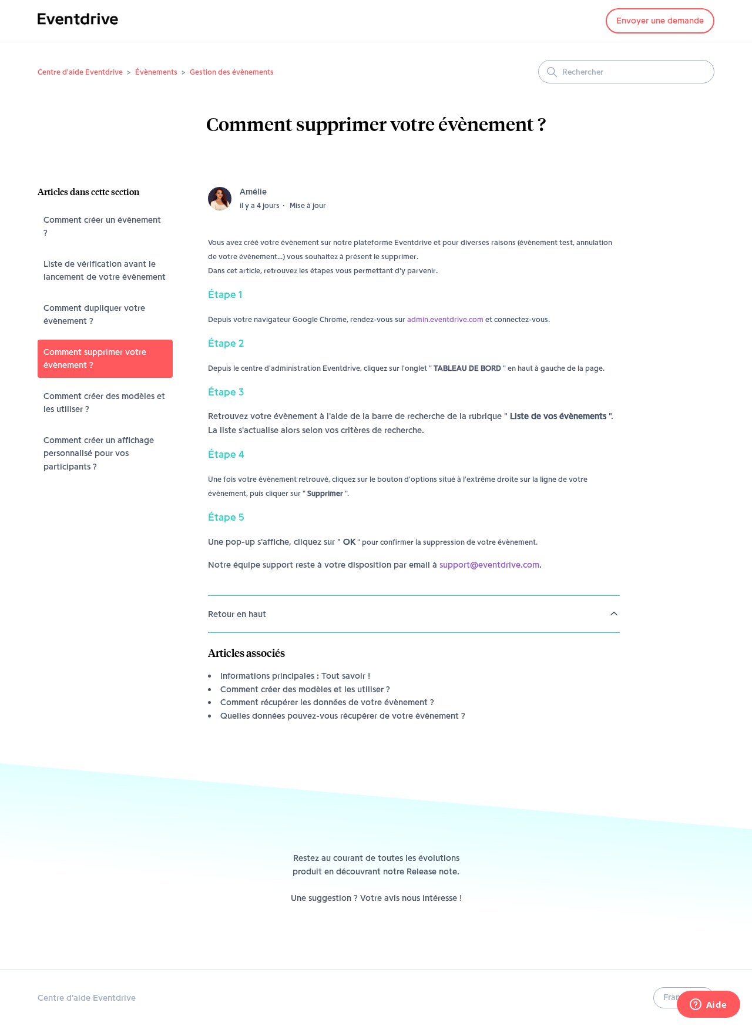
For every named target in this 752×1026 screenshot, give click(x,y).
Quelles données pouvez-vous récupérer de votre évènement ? (342, 715)
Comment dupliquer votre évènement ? (94, 315)
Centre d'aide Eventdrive (80, 71)
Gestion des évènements (232, 71)
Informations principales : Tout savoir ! (295, 675)
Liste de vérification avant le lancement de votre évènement (104, 271)
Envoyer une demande (660, 20)
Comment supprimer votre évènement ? (94, 359)
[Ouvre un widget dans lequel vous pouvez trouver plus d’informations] (708, 1005)
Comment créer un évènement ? (102, 226)
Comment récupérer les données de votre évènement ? (327, 702)
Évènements (156, 71)
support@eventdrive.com (489, 564)
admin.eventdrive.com (445, 319)
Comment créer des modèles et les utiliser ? (104, 403)
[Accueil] (78, 27)
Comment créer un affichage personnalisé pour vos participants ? (98, 453)
